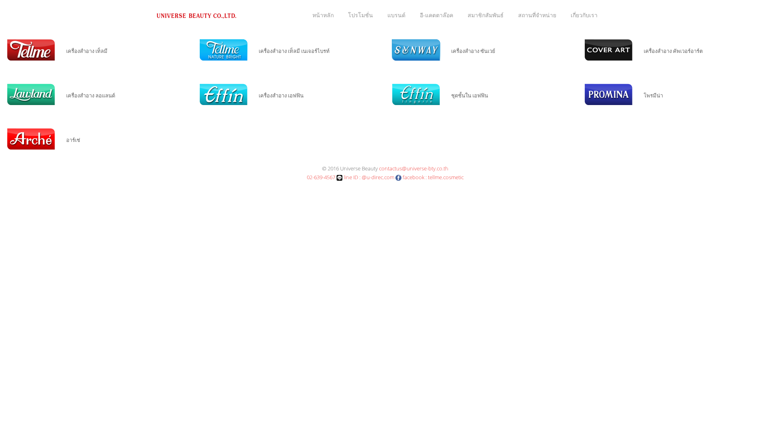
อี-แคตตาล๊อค (436, 15)
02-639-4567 (321, 177)
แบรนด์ (396, 15)
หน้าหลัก (323, 15)
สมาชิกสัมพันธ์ (486, 15)
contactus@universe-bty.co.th (413, 168)
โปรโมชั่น (360, 15)
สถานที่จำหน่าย (537, 15)
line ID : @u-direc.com (368, 177)
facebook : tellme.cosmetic (432, 177)
